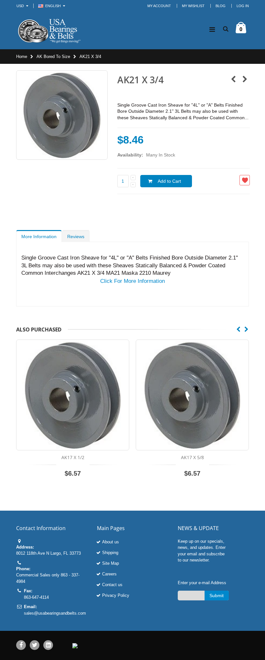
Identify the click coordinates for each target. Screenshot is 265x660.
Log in (243, 6)
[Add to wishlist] (244, 180)
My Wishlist (193, 6)
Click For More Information (132, 281)
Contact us (112, 584)
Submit (216, 595)
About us (110, 541)
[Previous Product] (233, 79)
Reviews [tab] (75, 236)
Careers (109, 574)
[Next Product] (245, 79)
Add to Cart (169, 181)
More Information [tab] (39, 236)
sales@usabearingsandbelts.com (55, 613)
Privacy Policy (115, 595)
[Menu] (212, 29)
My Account (159, 6)
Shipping (110, 552)
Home (21, 56)
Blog (221, 6)
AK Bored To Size (53, 56)
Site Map (110, 563)
